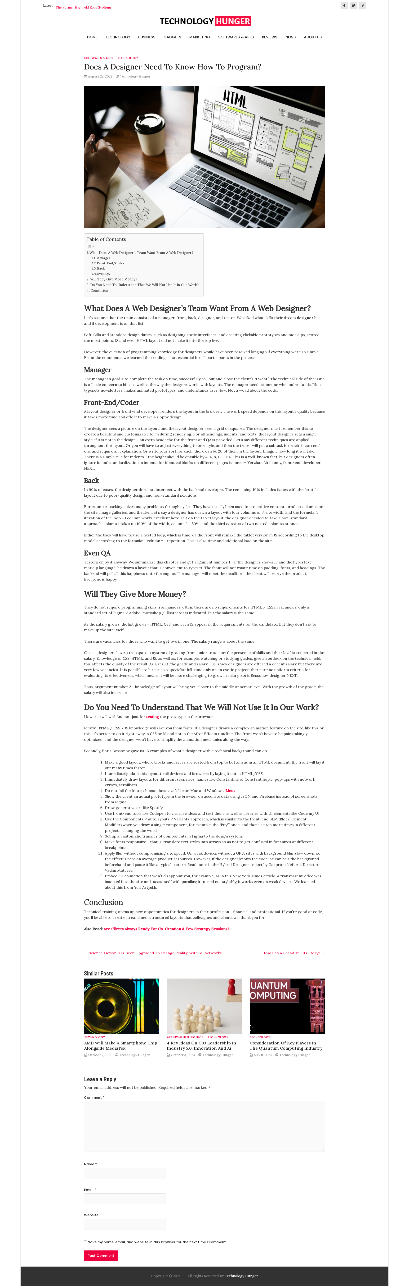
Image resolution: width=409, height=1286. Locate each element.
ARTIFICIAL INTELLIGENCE (185, 1037)
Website (91, 1215)
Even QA (103, 274)
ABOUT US (313, 37)
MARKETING (199, 37)
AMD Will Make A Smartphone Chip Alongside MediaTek (120, 1045)
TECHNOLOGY (118, 37)
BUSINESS (147, 37)
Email (90, 1189)
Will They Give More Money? (113, 279)
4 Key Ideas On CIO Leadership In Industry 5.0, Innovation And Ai (201, 1045)
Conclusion (99, 290)
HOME (92, 37)
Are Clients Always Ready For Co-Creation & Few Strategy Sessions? (166, 928)
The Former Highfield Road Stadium (83, 5)
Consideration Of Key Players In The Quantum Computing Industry (286, 1045)
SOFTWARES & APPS (236, 37)
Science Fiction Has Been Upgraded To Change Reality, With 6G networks (153, 953)
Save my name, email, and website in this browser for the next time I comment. (157, 1242)
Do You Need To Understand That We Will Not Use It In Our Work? (144, 285)
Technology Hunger (135, 76)
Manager (103, 258)
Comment (94, 1097)
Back (101, 268)
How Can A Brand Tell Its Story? (293, 953)
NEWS (290, 37)
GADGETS (172, 37)
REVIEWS (269, 37)
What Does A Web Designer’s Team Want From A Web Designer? (141, 252)
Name (90, 1164)
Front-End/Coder (110, 263)
